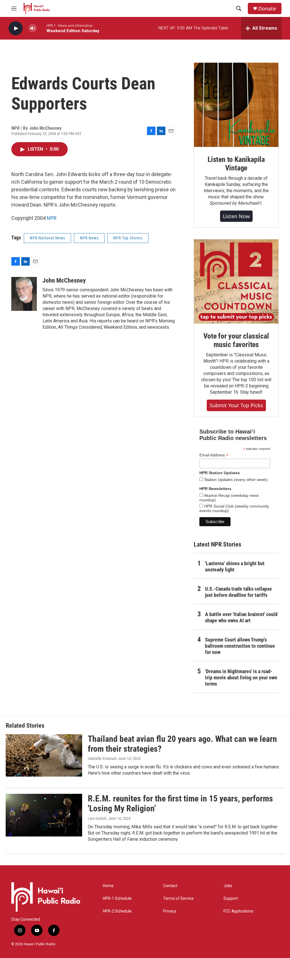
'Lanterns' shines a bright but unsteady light (235, 566)
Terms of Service (178, 898)
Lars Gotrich (97, 818)
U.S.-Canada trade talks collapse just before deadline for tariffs (238, 592)
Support (230, 898)
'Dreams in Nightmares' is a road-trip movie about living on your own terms (241, 677)
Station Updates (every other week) (235, 479)
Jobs (227, 886)
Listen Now (236, 216)
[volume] (32, 28)
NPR (52, 218)
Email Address (213, 455)
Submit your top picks (236, 405)
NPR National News (47, 238)
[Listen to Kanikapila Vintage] (236, 105)
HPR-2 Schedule (117, 911)
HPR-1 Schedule (117, 898)
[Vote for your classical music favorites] (236, 281)
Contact (170, 886)
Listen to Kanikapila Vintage (236, 163)
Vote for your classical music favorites (236, 340)
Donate (267, 9)
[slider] (41, 28)
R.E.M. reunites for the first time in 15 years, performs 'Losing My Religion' (180, 803)
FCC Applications (238, 911)
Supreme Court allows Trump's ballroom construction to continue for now (240, 646)
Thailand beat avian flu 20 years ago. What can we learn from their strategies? (182, 744)
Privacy (169, 911)
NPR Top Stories (127, 238)
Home (108, 886)
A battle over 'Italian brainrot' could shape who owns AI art (241, 617)
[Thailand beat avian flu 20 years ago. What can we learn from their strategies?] (44, 755)
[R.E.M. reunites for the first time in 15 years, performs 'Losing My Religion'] (44, 815)
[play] (15, 28)
